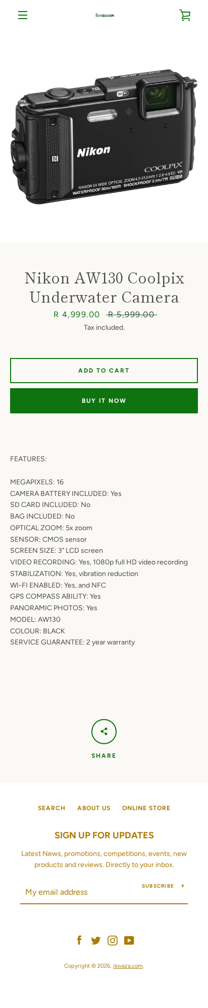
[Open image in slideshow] (104, 136)
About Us (94, 808)
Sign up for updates (104, 835)
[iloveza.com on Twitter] (96, 939)
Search (52, 808)
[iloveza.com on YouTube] (129, 939)
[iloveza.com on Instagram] (113, 939)
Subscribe (158, 886)
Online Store (146, 808)
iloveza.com (128, 965)
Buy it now (104, 400)
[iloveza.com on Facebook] (79, 939)
